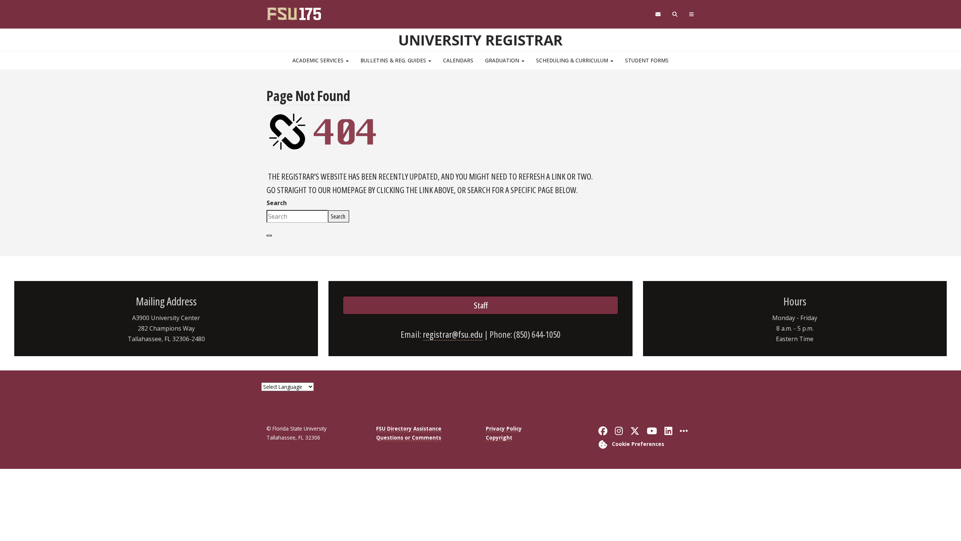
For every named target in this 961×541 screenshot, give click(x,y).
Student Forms (647, 60)
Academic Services (318, 60)
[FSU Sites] (691, 14)
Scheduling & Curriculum (573, 60)
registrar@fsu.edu (453, 334)
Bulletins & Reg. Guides (394, 60)
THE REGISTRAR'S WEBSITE (307, 176)
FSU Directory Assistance (408, 428)
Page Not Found (308, 95)
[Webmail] (658, 14)
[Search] (675, 14)
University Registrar (480, 40)
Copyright (499, 437)
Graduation (503, 60)
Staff (481, 305)
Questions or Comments (408, 437)
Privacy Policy (504, 428)
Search (277, 203)
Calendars (458, 60)
